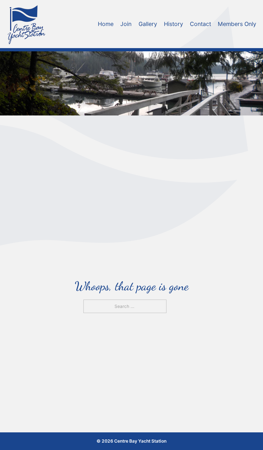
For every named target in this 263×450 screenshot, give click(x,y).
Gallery (148, 24)
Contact (200, 24)
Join (126, 24)
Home (106, 24)
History (173, 24)
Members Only (237, 24)
